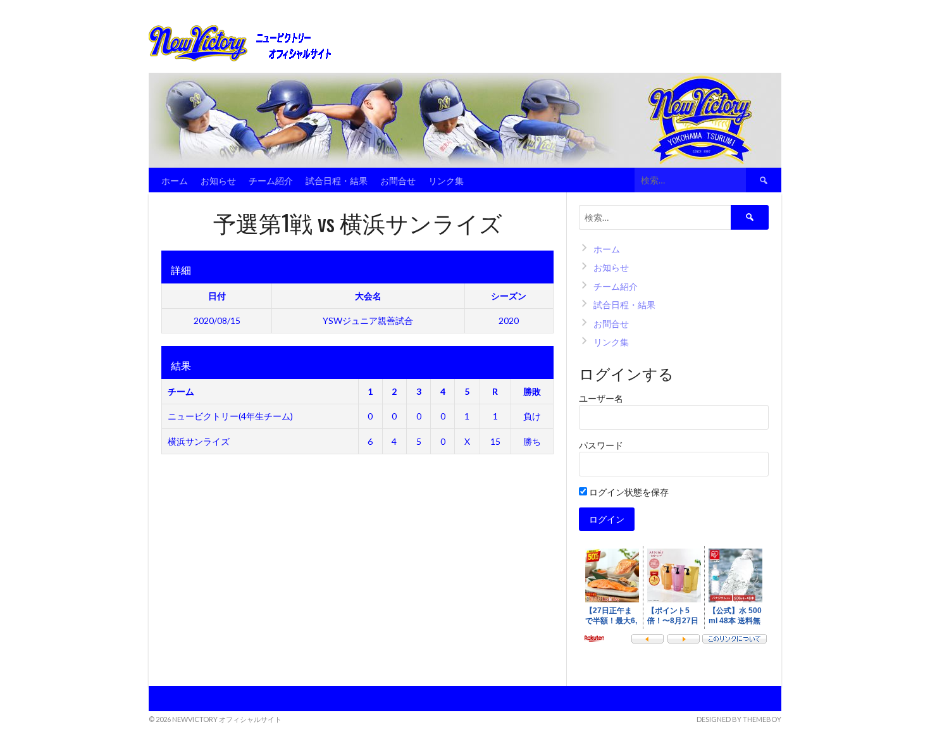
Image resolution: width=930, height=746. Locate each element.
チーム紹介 (271, 180)
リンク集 (446, 180)
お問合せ (398, 180)
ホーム (174, 180)
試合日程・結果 (337, 180)
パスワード (601, 445)
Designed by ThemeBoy (739, 719)
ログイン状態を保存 (628, 492)
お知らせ (218, 180)
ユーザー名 (601, 398)
